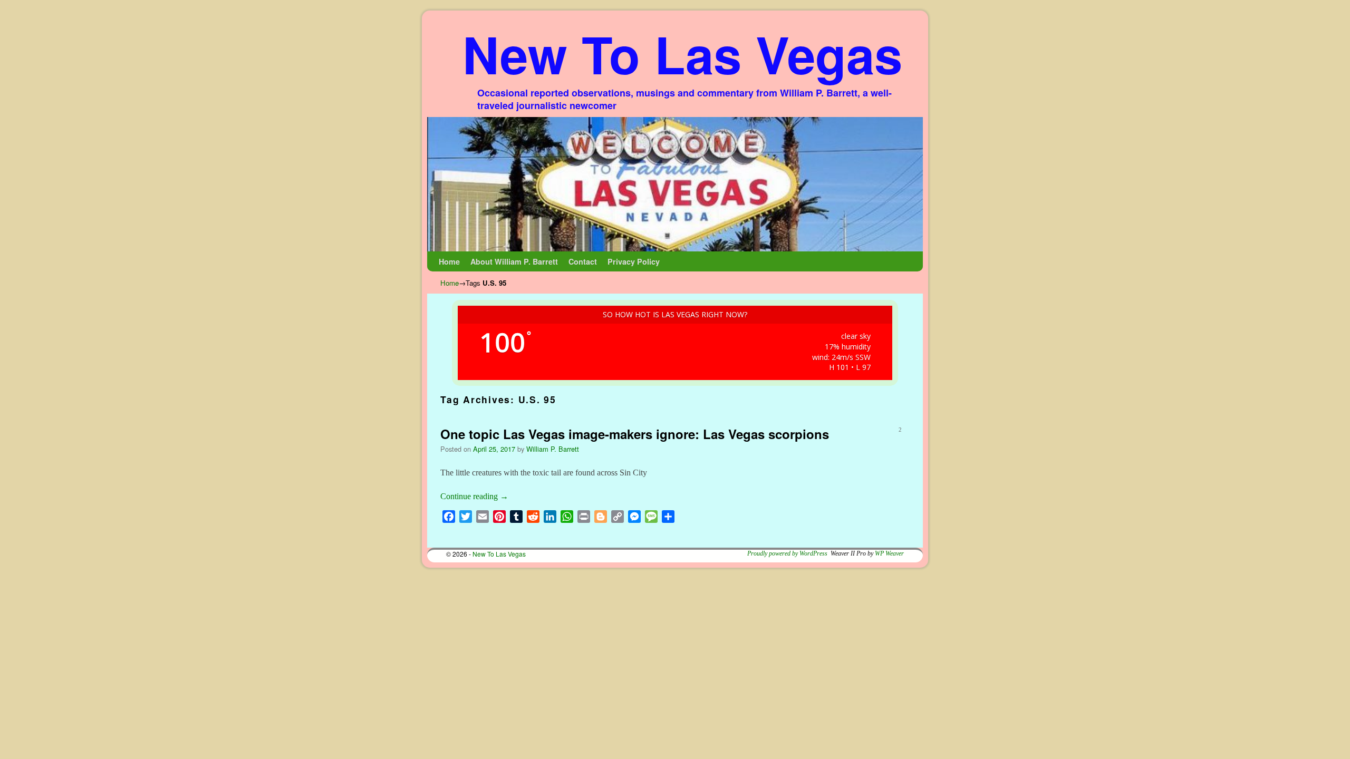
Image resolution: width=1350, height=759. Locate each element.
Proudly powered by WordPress (787, 553)
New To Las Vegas (682, 53)
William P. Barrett (552, 449)
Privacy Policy (634, 261)
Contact (582, 261)
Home (449, 261)
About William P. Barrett (514, 261)
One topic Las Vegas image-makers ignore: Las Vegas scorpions (634, 434)
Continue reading (474, 496)
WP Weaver (889, 553)
